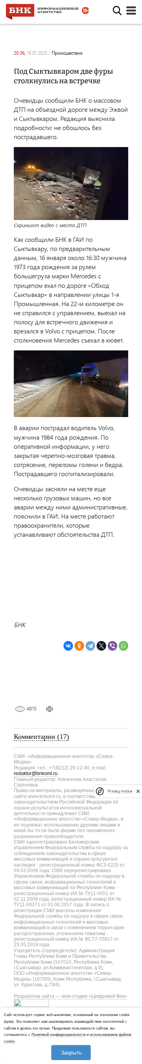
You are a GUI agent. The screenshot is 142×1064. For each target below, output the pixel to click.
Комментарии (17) (41, 737)
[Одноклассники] (79, 646)
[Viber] (112, 646)
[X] (101, 646)
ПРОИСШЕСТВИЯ (67, 53)
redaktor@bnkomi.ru (36, 773)
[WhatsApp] (123, 646)
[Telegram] (90, 646)
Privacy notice (120, 791)
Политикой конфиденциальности (59, 1035)
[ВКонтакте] (68, 646)
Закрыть (71, 1052)
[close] (138, 791)
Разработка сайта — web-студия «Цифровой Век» (70, 996)
